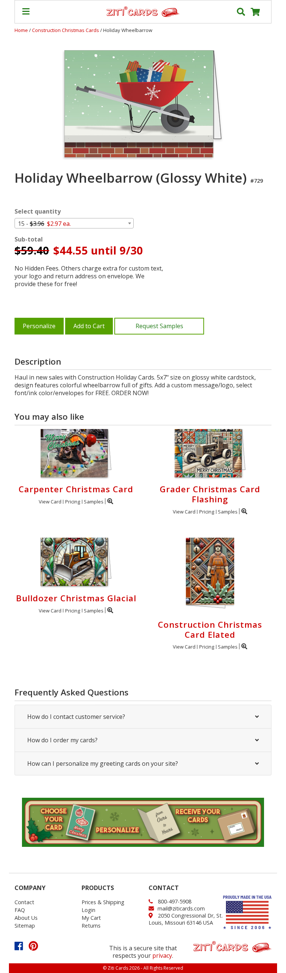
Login (88, 909)
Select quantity (38, 211)
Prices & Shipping (103, 902)
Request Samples (159, 326)
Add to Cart (89, 326)
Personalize (39, 326)
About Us (26, 917)
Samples (94, 501)
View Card (50, 501)
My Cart (91, 917)
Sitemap (25, 925)
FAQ (20, 909)
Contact (24, 902)
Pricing (72, 501)
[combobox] (74, 223)
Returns (91, 925)
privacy (162, 955)
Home (21, 30)
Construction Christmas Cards (66, 30)
